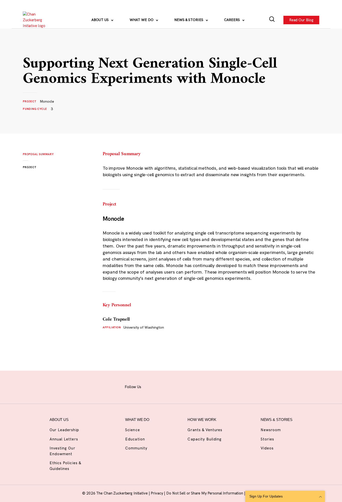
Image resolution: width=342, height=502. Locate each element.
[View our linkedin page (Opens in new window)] (188, 386)
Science (132, 429)
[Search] (272, 20)
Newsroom (271, 429)
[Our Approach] (37, 20)
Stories (267, 439)
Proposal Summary (38, 154)
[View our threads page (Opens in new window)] (176, 386)
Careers (232, 20)
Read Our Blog (301, 19)
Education (135, 439)
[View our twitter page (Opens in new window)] (200, 386)
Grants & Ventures (205, 429)
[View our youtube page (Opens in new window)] (213, 386)
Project (29, 167)
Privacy (157, 493)
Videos (267, 448)
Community (136, 448)
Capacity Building (205, 439)
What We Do (142, 20)
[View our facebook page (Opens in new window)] (151, 386)
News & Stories (189, 20)
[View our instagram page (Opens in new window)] (163, 386)
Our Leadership (64, 429)
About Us (100, 20)
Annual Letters (64, 439)
